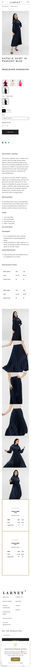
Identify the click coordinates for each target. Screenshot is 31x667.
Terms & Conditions (6, 607)
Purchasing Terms (6, 613)
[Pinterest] (5, 142)
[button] (4, 33)
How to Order (7, 601)
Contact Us (19, 597)
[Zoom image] (15, 33)
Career (18, 605)
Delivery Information (7, 624)
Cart (27, 2)
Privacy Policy (7, 618)
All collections (5, 6)
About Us (6, 597)
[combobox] (15, 118)
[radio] (5, 82)
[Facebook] (2, 142)
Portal (18, 610)
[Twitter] (8, 142)
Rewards (18, 601)
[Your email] (15, 635)
